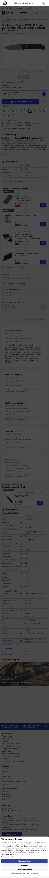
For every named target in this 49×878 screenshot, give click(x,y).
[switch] (44, 3)
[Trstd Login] (45, 2)
